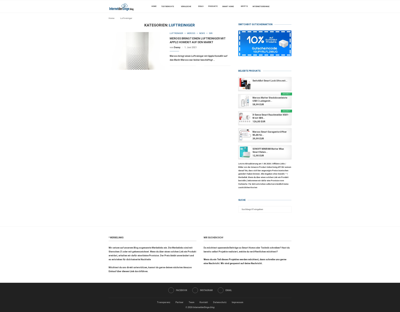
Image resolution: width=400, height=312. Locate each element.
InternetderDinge (260, 6)
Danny (177, 47)
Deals (200, 6)
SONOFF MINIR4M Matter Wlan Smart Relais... (268, 150)
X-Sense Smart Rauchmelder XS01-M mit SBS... (270, 116)
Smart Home (228, 6)
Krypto (244, 6)
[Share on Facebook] (200, 65)
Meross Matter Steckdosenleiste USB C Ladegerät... (269, 99)
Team (191, 302)
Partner (179, 302)
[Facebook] (282, 6)
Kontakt (204, 302)
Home (153, 6)
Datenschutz (220, 302)
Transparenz (163, 302)
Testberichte (167, 6)
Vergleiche (186, 6)
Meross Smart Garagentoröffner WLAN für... (269, 133)
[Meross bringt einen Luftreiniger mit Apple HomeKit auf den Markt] (137, 51)
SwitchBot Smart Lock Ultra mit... (269, 80)
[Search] (289, 6)
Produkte (213, 6)
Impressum (237, 302)
